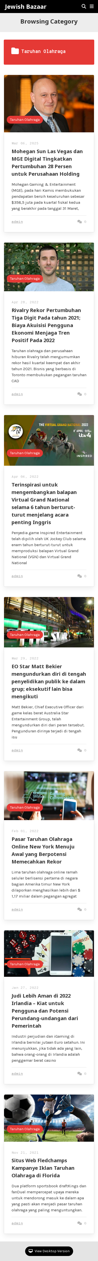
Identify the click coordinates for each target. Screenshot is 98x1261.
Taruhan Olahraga (25, 120)
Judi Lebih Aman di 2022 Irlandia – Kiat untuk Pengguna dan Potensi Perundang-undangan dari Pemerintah (45, 1010)
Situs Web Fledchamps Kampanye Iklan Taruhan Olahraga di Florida (43, 1168)
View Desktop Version (52, 1251)
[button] (92, 6)
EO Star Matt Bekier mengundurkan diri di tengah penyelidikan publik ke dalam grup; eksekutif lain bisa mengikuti (49, 681)
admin (17, 222)
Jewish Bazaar (25, 7)
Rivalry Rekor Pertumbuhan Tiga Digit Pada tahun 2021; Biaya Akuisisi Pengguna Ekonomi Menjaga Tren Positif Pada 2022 (46, 325)
